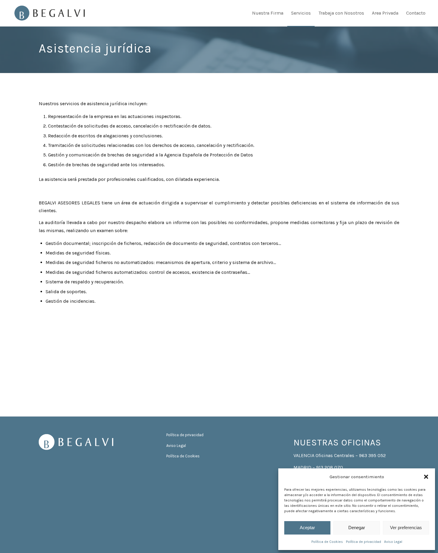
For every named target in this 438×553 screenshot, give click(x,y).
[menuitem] (267, 13)
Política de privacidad (363, 542)
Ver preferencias (406, 527)
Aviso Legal (393, 542)
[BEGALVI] (50, 13)
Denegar (356, 527)
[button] (426, 477)
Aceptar (307, 527)
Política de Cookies (327, 542)
